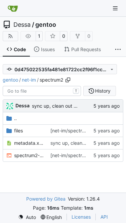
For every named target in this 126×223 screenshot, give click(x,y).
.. (15, 118)
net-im (29, 80)
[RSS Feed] (10, 36)
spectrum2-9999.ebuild (29, 155)
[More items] (118, 49)
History (103, 91)
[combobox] (42, 91)
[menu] (27, 217)
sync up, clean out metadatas (64, 106)
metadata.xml (29, 143)
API (104, 217)
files (18, 130)
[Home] (12, 8)
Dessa (22, 24)
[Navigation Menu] (116, 8)
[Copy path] (68, 80)
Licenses (81, 217)
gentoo (45, 24)
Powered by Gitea (46, 199)
